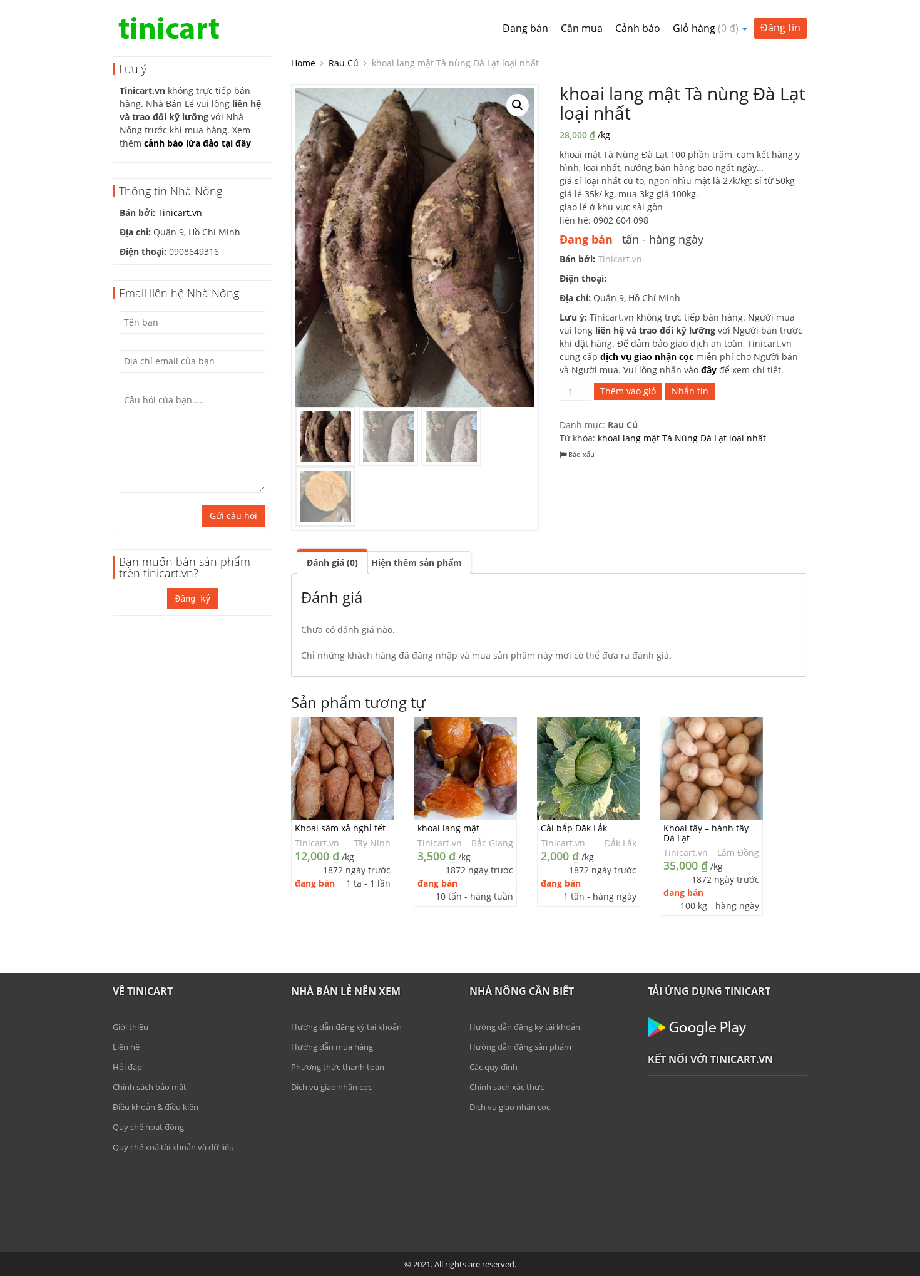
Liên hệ (126, 1046)
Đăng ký (192, 599)
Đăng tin (780, 27)
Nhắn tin (690, 391)
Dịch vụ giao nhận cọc (331, 1087)
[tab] (332, 561)
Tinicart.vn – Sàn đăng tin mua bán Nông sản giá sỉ (169, 28)
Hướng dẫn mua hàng (332, 1046)
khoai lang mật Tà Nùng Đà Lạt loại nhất (682, 438)
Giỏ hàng (706, 28)
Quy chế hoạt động (148, 1127)
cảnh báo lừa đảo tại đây (197, 143)
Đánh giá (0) (332, 563)
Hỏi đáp (127, 1067)
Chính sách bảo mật (150, 1087)
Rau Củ (344, 63)
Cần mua (582, 28)
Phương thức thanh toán (337, 1067)
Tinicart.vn (180, 213)
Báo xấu (580, 454)
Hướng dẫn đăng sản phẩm (520, 1046)
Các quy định (493, 1067)
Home (303, 63)
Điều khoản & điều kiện (155, 1107)
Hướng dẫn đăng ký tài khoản (346, 1026)
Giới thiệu (130, 1026)
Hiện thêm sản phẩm (416, 563)
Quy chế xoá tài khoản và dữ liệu (173, 1147)
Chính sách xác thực (506, 1087)
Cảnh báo (637, 28)
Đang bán (525, 28)
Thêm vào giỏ (628, 391)
